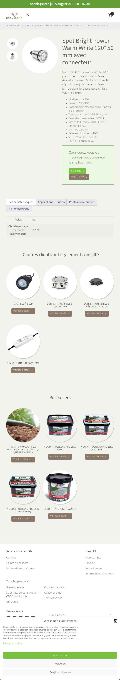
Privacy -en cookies (12, 643)
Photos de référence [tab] (81, 202)
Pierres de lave (15, 587)
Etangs (21, 26)
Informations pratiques (20, 568)
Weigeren (60, 664)
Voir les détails (21, 311)
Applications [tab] (45, 202)
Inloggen (75, 171)
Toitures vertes (53, 598)
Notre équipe (93, 568)
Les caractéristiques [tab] (21, 202)
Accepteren (60, 655)
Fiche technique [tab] (19, 209)
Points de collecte (17, 563)
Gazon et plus (52, 593)
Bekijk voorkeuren (60, 672)
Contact (11, 558)
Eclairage (32, 26)
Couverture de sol (55, 587)
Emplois (90, 563)
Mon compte (93, 558)
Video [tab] (61, 202)
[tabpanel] (40, 55)
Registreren (77, 177)
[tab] (12, 43)
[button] (115, 621)
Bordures (12, 602)
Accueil (10, 26)
